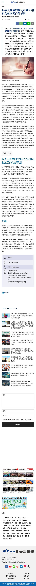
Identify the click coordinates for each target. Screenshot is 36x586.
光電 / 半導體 (5, 344)
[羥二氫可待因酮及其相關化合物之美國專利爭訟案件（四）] (6, 367)
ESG (19, 517)
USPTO (14, 520)
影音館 (3, 326)
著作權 (19, 536)
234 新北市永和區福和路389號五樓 (15, 562)
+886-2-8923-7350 (10, 558)
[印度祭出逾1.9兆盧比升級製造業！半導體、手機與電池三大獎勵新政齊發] (6, 342)
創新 (30, 523)
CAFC (11, 517)
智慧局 (13, 530)
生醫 (22, 533)
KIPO (4, 520)
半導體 (5, 525)
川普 (21, 528)
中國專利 (24, 520)
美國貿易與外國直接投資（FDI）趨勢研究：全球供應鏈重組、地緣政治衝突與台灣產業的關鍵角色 (22, 383)
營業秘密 (13, 533)
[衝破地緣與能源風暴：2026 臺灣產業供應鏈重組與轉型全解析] (6, 375)
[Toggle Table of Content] (9, 153)
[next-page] (5, 390)
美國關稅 (9, 536)
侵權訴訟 (4, 369)
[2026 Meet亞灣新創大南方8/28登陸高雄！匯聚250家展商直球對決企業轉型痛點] (6, 315)
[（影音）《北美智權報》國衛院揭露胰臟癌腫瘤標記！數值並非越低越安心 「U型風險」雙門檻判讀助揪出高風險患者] (6, 324)
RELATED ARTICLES (10, 308)
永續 (8, 533)
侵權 (19, 523)
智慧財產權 (19, 530)
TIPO (8, 520)
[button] (3, 2)
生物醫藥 (4, 336)
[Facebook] (17, 23)
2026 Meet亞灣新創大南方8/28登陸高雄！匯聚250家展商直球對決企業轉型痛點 (22, 316)
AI (3, 517)
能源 (14, 536)
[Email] (32, 23)
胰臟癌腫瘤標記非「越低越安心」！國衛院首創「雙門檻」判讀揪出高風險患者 (22, 351)
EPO (15, 517)
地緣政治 (28, 525)
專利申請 (15, 528)
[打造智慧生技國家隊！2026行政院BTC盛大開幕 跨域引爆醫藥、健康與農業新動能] (6, 334)
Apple (7, 517)
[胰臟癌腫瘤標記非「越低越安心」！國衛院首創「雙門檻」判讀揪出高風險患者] (6, 351)
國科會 (18, 525)
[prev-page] (3, 390)
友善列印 (6, 293)
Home (3, 6)
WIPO (19, 520)
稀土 (4, 536)
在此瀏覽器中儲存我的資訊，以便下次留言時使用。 (18, 420)
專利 (4, 528)
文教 (3, 361)
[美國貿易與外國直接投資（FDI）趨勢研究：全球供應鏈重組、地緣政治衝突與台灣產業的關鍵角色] (6, 383)
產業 (3, 377)
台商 (9, 525)
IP (27, 517)
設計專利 (5, 538)
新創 (24, 528)
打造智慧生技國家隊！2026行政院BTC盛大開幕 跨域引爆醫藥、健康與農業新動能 (22, 334)
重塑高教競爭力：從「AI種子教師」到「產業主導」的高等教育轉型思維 (22, 359)
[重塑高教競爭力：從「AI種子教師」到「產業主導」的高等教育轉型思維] (6, 359)
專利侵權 (9, 528)
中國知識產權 (7, 523)
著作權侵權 (25, 536)
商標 (13, 525)
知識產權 (27, 533)
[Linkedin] (25, 23)
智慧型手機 (6, 530)
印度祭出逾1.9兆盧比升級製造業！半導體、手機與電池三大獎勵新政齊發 (22, 342)
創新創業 (4, 317)
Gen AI (24, 517)
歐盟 (4, 533)
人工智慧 (14, 523)
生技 (18, 533)
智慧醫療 (26, 530)
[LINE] (28, 23)
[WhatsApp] (21, 23)
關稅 (10, 538)
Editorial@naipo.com (11, 560)
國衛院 (23, 525)
